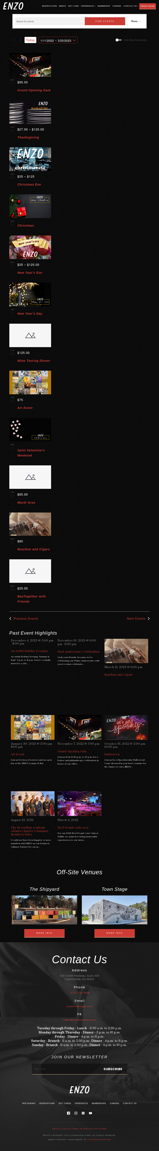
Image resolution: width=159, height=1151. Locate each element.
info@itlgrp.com (79, 1006)
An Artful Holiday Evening (29, 651)
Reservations (49, 6)
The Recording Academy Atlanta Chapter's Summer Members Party (30, 831)
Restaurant (29, 1103)
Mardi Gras (26, 502)
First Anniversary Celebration (79, 651)
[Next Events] (20, 40)
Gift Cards (65, 1103)
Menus (62, 6)
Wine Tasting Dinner (33, 360)
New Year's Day (29, 313)
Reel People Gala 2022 (73, 827)
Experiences (87, 6)
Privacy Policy (61, 1129)
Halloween (112, 754)
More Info (44, 933)
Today (30, 40)
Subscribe (113, 1069)
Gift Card (73, 6)
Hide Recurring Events (135, 40)
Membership (104, 6)
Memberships (99, 1103)
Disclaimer (100, 1129)
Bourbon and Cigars (33, 549)
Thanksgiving (28, 137)
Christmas (25, 225)
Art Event (25, 408)
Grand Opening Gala (34, 90)
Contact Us (130, 6)
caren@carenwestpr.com (79, 1019)
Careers (116, 6)
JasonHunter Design (99, 1139)
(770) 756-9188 (79, 992)
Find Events (105, 21)
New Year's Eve (29, 272)
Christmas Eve (29, 184)
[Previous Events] (14, 40)
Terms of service (82, 1129)
